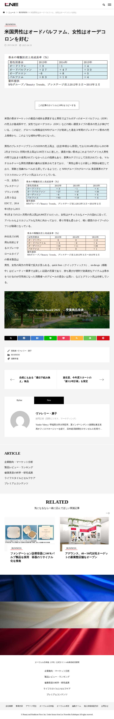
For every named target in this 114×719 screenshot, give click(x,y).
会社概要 (9, 706)
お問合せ (104, 706)
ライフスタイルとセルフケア (19, 478)
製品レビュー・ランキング (18, 467)
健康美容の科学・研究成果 (18, 472)
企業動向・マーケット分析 (18, 462)
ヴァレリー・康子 (24, 351)
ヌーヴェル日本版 (46, 706)
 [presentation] (108, 513)
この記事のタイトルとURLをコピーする (57, 105)
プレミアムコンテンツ (16, 483)
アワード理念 (31, 706)
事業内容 (19, 706)
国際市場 (14, 359)
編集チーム (76, 706)
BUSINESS (15, 355)
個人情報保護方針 (91, 706)
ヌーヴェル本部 (63, 706)
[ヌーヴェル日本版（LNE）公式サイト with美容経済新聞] (11, 4)
